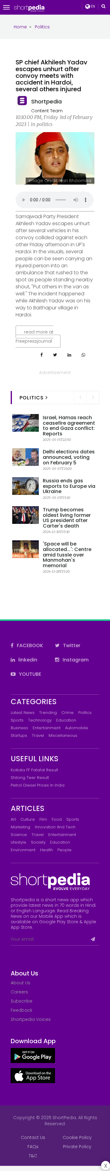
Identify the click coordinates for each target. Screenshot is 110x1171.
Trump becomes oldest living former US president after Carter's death (67, 517)
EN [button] (92, 6)
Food (57, 819)
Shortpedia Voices (31, 1019)
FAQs (33, 1147)
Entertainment (47, 728)
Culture (27, 819)
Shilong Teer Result (30, 777)
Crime (67, 712)
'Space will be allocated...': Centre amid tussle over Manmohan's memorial (67, 554)
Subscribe (21, 1001)
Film (43, 819)
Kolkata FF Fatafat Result (34, 770)
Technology (40, 720)
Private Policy (77, 1147)
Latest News (23, 712)
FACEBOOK (29, 645)
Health (46, 850)
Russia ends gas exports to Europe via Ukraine (69, 486)
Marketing (20, 827)
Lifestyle (18, 842)
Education (66, 720)
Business (19, 728)
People (64, 850)
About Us (20, 983)
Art (13, 819)
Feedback (21, 1010)
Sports (17, 720)
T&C (33, 1156)
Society (38, 842)
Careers (19, 992)
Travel (38, 735)
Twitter (71, 645)
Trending (48, 712)
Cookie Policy (77, 1137)
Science (19, 835)
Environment (23, 850)
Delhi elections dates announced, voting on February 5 (69, 457)
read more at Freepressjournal (34, 336)
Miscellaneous (63, 735)
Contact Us (33, 1137)
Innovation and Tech (55, 827)
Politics (85, 712)
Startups (19, 735)
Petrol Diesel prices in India (37, 785)
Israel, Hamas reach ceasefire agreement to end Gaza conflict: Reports (69, 425)
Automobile (76, 728)
